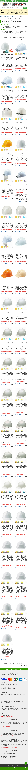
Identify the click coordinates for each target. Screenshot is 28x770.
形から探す (14, 16)
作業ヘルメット (7, 16)
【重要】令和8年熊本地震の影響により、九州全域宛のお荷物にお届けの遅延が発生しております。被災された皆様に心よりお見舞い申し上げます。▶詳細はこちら (14, 12)
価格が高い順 (21, 37)
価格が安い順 (15, 37)
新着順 (10, 37)
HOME (1, 16)
